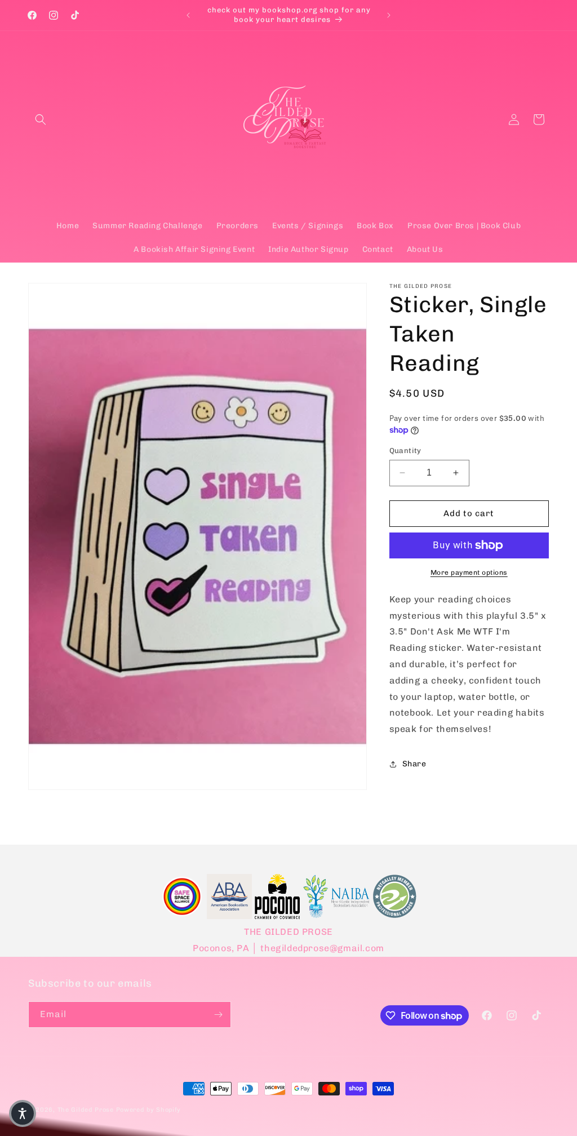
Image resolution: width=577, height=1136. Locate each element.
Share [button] (414, 764)
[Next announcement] (388, 15)
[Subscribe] (218, 1014)
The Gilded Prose (85, 1109)
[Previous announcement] (188, 15)
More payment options (469, 572)
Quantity (405, 450)
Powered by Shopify (148, 1109)
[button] (40, 119)
